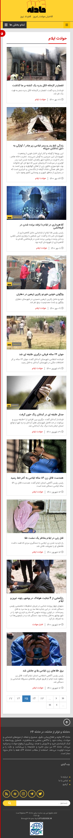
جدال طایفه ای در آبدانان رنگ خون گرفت (41, 414)
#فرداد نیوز (25, 17)
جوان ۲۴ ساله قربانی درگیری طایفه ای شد (41, 354)
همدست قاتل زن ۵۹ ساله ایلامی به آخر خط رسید (37, 478)
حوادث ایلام (40, 99)
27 (10, 698)
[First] (63, 698)
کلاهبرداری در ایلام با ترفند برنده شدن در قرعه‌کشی (41, 226)
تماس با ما (63, 781)
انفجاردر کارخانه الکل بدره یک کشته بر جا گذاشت (37, 85)
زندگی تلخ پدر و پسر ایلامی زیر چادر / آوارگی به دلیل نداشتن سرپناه (38, 147)
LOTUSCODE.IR (44, 818)
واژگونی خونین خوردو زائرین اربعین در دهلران (39, 294)
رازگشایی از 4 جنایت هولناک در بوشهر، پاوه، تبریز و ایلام (36, 599)
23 (42, 698)
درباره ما (64, 777)
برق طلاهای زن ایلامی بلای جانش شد (43, 671)
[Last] (50, 705)
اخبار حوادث (37, 624)
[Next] (57, 705)
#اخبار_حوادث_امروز (43, 17)
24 (34, 698)
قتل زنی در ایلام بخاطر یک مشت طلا (43, 538)
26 (18, 698)
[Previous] (56, 698)
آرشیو (65, 784)
